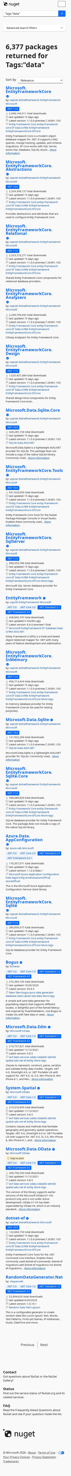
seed (20, 996)
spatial (9, 1060)
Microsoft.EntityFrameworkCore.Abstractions (29, 165)
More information (38, 458)
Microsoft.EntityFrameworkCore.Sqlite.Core (29, 772)
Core (33, 124)
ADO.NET (29, 442)
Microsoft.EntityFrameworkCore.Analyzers (29, 293)
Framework (23, 124)
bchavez (15, 966)
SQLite (13, 442)
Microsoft (11, 103)
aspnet (14, 100)
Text (28, 1307)
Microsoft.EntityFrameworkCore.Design (29, 349)
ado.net (18, 1060)
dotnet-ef (15, 1218)
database (11, 996)
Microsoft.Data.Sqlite (27, 719)
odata (33, 1057)
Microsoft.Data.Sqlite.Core (33, 410)
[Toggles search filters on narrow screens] (61, 28)
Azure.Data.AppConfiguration (24, 837)
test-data (37, 996)
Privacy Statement (44, 1457)
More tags (47, 580)
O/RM (24, 127)
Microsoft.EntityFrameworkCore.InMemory (29, 655)
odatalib (42, 1057)
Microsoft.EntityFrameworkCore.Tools (34, 468)
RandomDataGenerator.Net (34, 1277)
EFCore (36, 131)
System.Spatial (21, 1088)
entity (30, 1060)
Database (51, 628)
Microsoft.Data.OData (28, 1149)
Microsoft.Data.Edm (26, 1027)
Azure (24, 874)
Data (18, 127)
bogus (25, 992)
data (38, 992)
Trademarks (11, 1461)
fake (18, 992)
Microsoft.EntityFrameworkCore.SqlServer (29, 537)
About (32, 1452)
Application (35, 874)
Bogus (12, 962)
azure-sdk (16, 848)
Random (14, 1307)
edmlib (52, 1057)
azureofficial (13, 881)
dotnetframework (29, 100)
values (27, 996)
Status (8, 1388)
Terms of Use (46, 1452)
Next (44, 1344)
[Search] (61, 14)
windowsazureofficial (37, 877)
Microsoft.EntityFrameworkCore (28, 89)
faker (12, 992)
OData (26, 1030)
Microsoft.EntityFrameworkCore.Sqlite (29, 901)
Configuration (51, 874)
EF (13, 127)
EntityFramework (50, 100)
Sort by (11, 79)
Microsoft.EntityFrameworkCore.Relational (29, 229)
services (24, 1057)
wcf (11, 1057)
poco (32, 992)
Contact (10, 1372)
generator (48, 992)
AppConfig (18, 877)
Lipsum (35, 1307)
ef (25, 1060)
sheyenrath (16, 1281)
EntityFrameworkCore (19, 131)
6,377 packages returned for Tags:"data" (32, 55)
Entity (12, 124)
